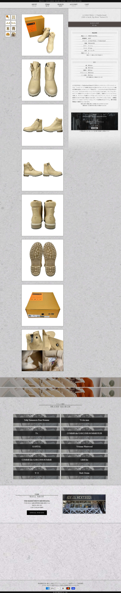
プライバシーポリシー (61, 583)
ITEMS (47, 5)
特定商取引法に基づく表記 (46, 583)
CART (87, 5)
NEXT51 (42, 1)
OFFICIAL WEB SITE (37, 513)
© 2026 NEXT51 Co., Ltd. (60, 592)
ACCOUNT (73, 5)
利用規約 (80, 583)
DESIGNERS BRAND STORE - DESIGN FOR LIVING (64, 1)
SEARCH (61, 5)
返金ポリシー (73, 583)
